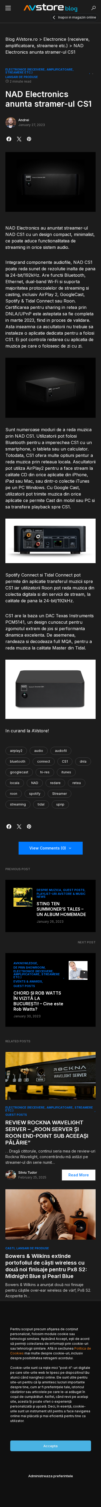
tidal (41, 804)
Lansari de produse (21, 77)
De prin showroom (29, 967)
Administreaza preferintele (50, 1476)
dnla (83, 761)
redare (55, 783)
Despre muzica (49, 890)
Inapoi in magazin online (77, 17)
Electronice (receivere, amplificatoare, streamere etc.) (39, 71)
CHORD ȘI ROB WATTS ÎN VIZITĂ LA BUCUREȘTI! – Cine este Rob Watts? (38, 1001)
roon (13, 794)
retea (76, 783)
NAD (34, 783)
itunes (66, 772)
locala (14, 783)
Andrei (23, 120)
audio (38, 751)
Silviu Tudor (27, 1172)
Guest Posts (74, 890)
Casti (10, 1248)
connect (43, 761)
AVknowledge (25, 963)
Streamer (59, 794)
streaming (18, 804)
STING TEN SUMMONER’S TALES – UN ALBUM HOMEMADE (61, 909)
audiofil (61, 751)
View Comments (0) (47, 848)
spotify (34, 794)
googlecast (19, 772)
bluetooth (17, 761)
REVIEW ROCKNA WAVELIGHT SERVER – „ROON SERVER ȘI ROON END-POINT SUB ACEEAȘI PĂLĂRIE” (46, 1132)
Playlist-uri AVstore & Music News (61, 895)
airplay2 (16, 751)
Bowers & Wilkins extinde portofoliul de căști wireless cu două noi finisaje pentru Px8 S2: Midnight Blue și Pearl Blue (46, 1266)
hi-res (45, 772)
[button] (8, 8)
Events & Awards (27, 981)
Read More (78, 1175)
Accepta (50, 1446)
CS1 (65, 761)
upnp (60, 804)
